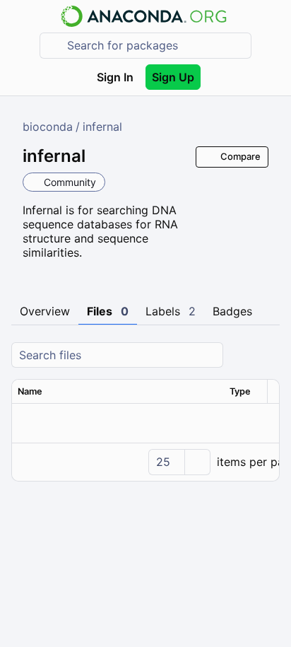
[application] (145, 462)
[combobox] (155, 45)
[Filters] (267, 355)
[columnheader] (118, 392)
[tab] (44, 312)
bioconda (48, 127)
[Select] (197, 462)
